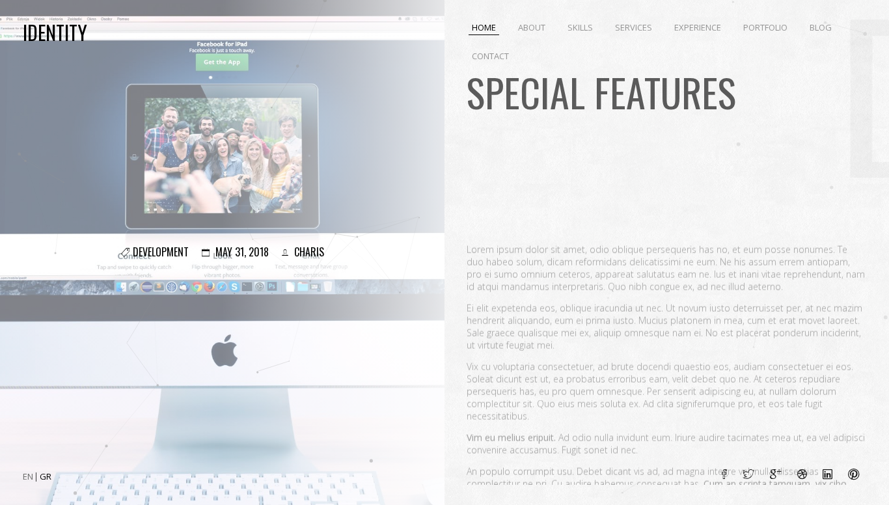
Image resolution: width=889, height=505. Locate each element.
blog (821, 27)
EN (29, 476)
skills (580, 27)
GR (45, 476)
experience (697, 27)
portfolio (765, 27)
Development (161, 252)
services (633, 27)
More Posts (841, 425)
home (484, 27)
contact (490, 56)
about (531, 27)
